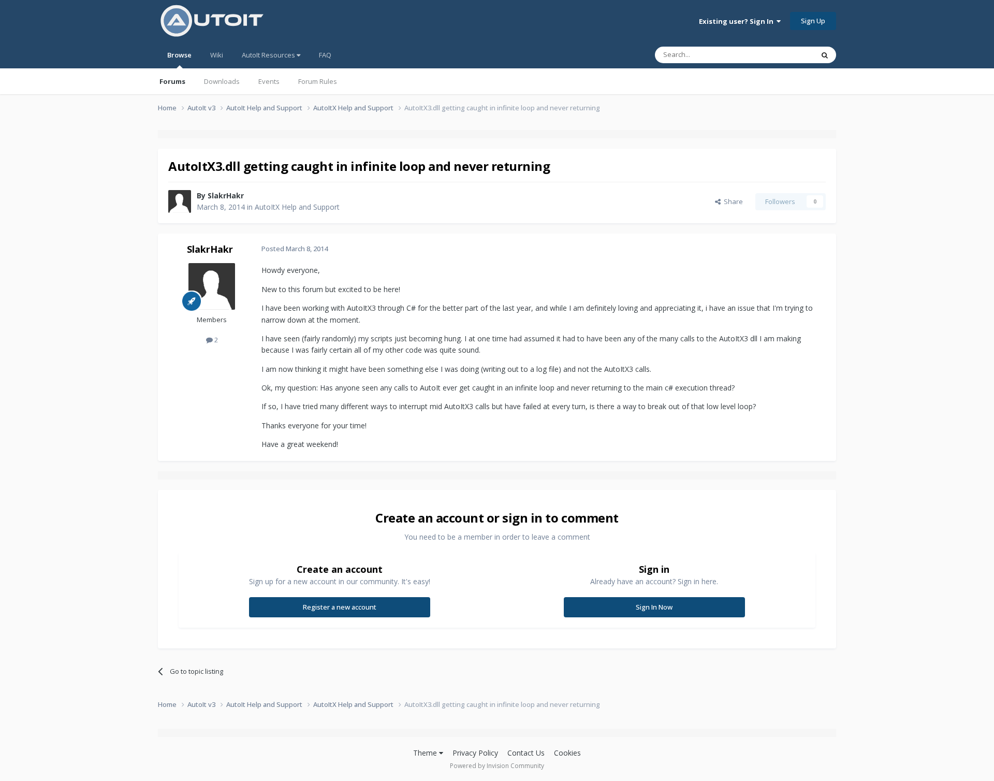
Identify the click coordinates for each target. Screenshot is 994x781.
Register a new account (339, 607)
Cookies (567, 753)
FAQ (325, 55)
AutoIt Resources (269, 55)
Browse (179, 55)
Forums (172, 81)
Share (732, 201)
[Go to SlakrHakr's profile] (179, 201)
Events (269, 81)
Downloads (222, 81)
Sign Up (813, 20)
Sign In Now (654, 607)
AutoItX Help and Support (297, 207)
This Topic (784, 54)
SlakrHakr (226, 195)
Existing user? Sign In (738, 21)
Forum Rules (317, 81)
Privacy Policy (475, 753)
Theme (426, 753)
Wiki (216, 55)
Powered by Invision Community (497, 765)
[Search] (824, 55)
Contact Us (526, 753)
